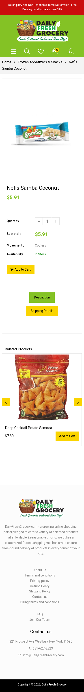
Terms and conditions (40, 575)
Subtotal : (14, 234)
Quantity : (14, 221)
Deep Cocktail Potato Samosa (28, 428)
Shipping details (42, 311)
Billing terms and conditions (39, 602)
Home (6, 62)
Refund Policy (40, 586)
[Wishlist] (41, 52)
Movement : (15, 245)
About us (39, 570)
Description (42, 297)
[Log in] (70, 52)
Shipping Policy (39, 591)
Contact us (39, 597)
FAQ (40, 614)
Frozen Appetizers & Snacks (40, 62)
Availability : (15, 254)
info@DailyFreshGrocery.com (43, 655)
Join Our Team (39, 619)
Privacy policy (39, 581)
